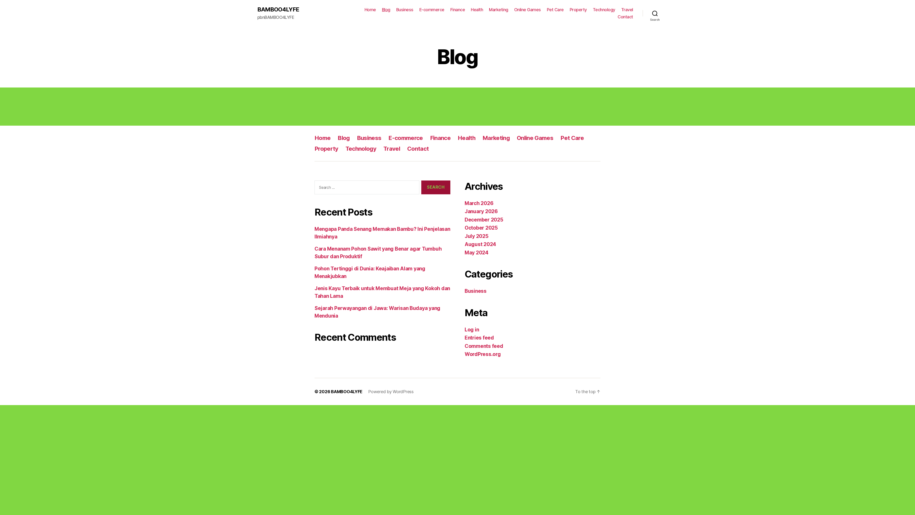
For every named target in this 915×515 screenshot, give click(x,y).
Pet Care (555, 9)
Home (370, 9)
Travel (627, 9)
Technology (604, 9)
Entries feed (479, 338)
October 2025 (481, 228)
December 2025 (484, 220)
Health (477, 9)
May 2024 (476, 253)
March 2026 (479, 203)
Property (578, 9)
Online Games (527, 9)
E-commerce (431, 9)
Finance (457, 9)
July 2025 (476, 236)
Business (404, 9)
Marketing (498, 9)
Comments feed (484, 346)
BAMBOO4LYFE (278, 9)
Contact (625, 16)
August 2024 (480, 244)
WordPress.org (483, 354)
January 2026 (481, 211)
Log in (472, 330)
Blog (386, 9)
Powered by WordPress (391, 391)
